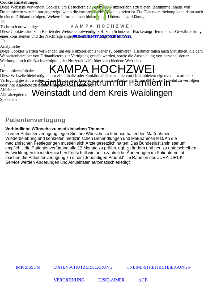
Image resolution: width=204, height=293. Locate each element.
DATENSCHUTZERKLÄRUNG (83, 267)
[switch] (2, 66)
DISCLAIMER (111, 280)
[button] (102, 90)
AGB (143, 280)
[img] (102, 16)
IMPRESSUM (28, 267)
